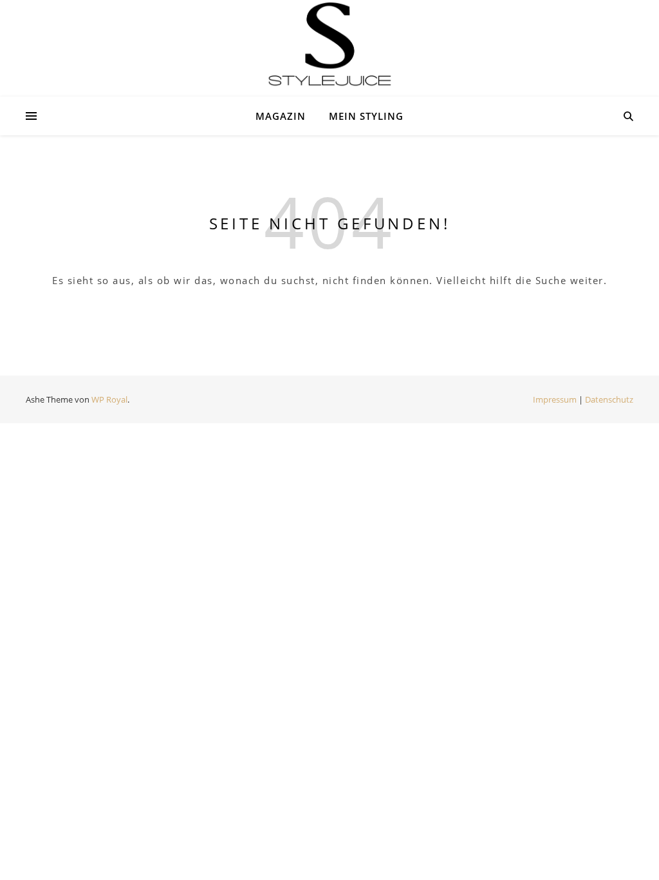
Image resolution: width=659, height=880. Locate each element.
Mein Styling (366, 116)
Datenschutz (609, 399)
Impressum (555, 399)
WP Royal (109, 399)
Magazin (280, 116)
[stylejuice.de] (329, 44)
